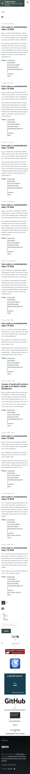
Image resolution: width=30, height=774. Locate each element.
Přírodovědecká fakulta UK (15, 69)
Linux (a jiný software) (13, 65)
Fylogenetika (11, 60)
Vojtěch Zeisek (10, 2)
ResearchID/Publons (14, 721)
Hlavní (15, 730)
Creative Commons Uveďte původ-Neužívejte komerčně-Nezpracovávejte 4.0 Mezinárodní (14, 758)
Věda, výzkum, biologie (14, 535)
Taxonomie (10, 73)
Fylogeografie (11, 62)
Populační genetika (12, 67)
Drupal (10, 768)
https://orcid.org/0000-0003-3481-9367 (14, 710)
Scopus (14, 724)
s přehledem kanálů (15, 733)
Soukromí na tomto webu (9, 764)
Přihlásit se (5, 740)
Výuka (9, 76)
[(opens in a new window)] (15, 637)
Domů (3, 12)
